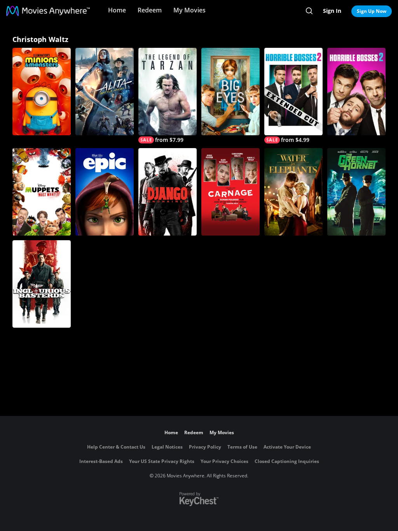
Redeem (150, 10)
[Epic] (104, 192)
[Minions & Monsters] (41, 91)
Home (117, 10)
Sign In (332, 10)
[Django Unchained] (167, 192)
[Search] (309, 10)
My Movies (189, 10)
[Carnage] (230, 192)
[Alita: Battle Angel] (104, 91)
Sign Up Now (371, 11)
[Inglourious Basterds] (41, 284)
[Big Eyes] (230, 91)
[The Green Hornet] (356, 192)
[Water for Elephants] (293, 192)
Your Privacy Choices (224, 461)
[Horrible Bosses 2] (356, 91)
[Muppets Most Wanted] (41, 192)
